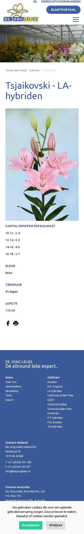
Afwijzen (55, 525)
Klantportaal (63, 9)
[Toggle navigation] (76, 19)
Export (9, 399)
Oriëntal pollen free (59, 409)
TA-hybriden (54, 426)
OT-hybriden (55, 417)
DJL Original (54, 386)
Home (9, 377)
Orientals (53, 413)
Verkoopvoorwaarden (61, 1)
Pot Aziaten (54, 422)
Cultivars (34, 70)
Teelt (8, 395)
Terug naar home (16, 70)
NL (35, 1)
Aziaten (52, 382)
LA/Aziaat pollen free (60, 395)
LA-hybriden (54, 391)
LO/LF (50, 399)
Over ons (11, 382)
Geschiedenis (13, 386)
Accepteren (30, 525)
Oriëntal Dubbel (57, 404)
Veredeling (11, 391)
